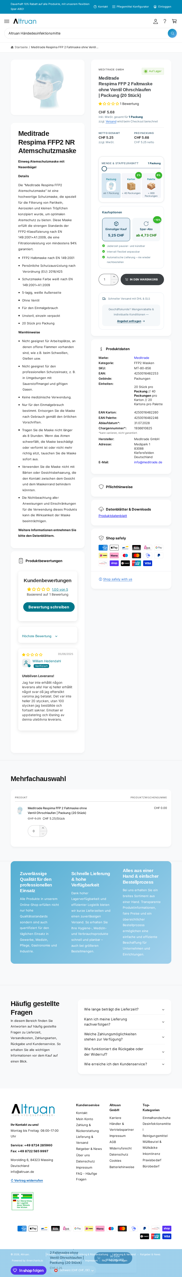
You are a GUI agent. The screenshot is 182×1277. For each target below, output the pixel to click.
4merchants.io (34, 1260)
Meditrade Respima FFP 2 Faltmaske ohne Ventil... (64, 47)
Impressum (84, 1167)
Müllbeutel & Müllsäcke (152, 1144)
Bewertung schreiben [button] (48, 607)
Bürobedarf (151, 1166)
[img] (32, 655)
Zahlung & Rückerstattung (87, 1128)
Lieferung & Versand (84, 1139)
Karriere (115, 1118)
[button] (7, 21)
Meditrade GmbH (111, 69)
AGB (112, 1142)
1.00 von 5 (60, 589)
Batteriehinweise (121, 1167)
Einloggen (164, 6)
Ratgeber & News (89, 1149)
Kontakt (103, 6)
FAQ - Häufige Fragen (86, 1176)
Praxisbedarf (152, 1160)
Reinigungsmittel (155, 1136)
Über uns (83, 1155)
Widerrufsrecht (120, 1148)
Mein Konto (84, 1119)
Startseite (21, 47)
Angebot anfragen (129, 321)
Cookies (115, 1160)
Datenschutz (85, 1161)
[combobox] (91, 33)
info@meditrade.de (148, 462)
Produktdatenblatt (113, 516)
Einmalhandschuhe (156, 1118)
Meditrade (141, 358)
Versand (111, 121)
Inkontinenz (151, 1154)
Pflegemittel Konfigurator (133, 6)
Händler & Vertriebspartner (121, 1126)
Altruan (25, 1254)
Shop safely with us (117, 579)
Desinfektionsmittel (157, 1126)
